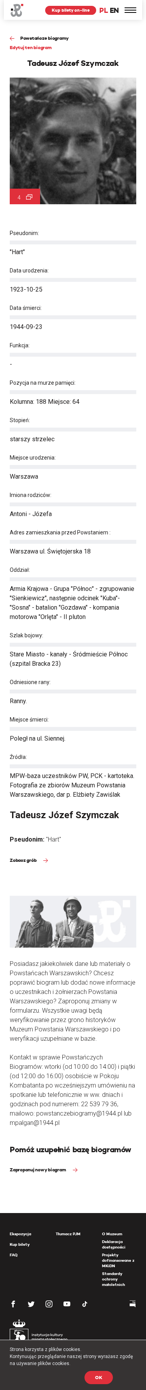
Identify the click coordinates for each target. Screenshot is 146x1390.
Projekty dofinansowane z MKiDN (118, 1260)
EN (114, 10)
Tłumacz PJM (68, 1233)
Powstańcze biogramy (44, 38)
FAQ (14, 1254)
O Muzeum (112, 1233)
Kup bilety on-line (71, 10)
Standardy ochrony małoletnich (113, 1279)
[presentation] (5, 630)
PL (103, 10)
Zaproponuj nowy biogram (38, 1169)
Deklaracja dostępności (113, 1244)
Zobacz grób (23, 860)
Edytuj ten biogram (31, 47)
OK (98, 1377)
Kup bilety (20, 1244)
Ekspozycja (20, 1233)
